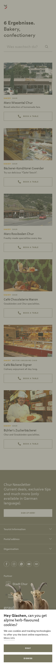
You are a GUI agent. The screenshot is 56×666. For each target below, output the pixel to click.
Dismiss (28, 658)
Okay (28, 648)
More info (9, 637)
